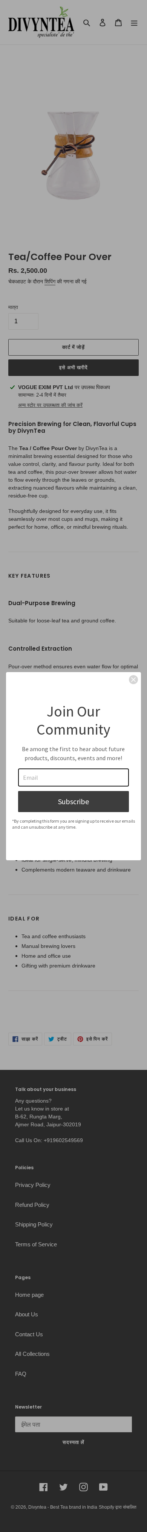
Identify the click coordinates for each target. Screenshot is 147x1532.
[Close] (133, 679)
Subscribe (73, 801)
